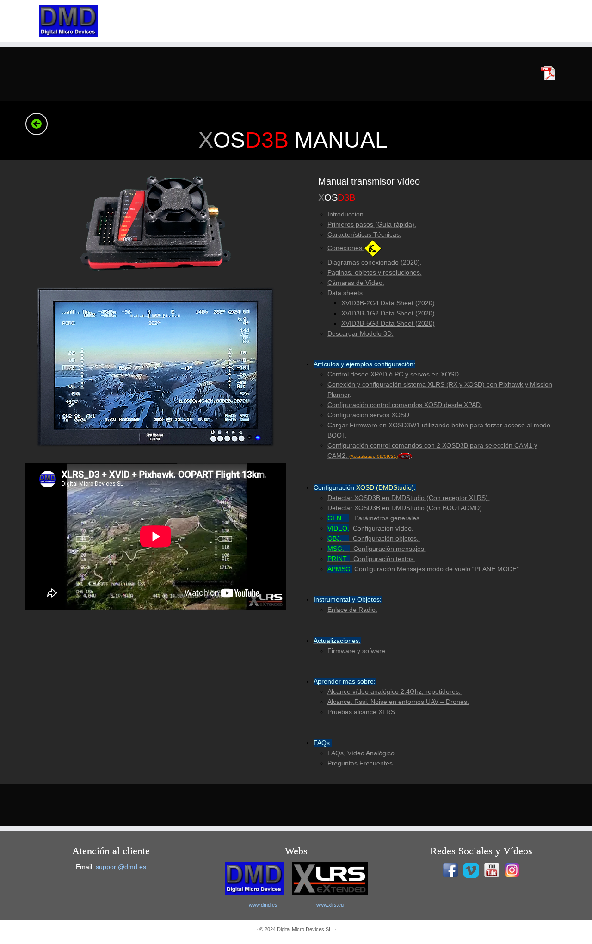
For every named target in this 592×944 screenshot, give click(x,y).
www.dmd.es (263, 904)
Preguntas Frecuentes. (361, 763)
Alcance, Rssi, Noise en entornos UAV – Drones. (398, 701)
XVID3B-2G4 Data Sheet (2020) (388, 303)
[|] (68, 21)
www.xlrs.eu (330, 904)
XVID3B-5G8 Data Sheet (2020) (388, 323)
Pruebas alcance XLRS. (362, 712)
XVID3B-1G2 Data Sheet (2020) (388, 313)
